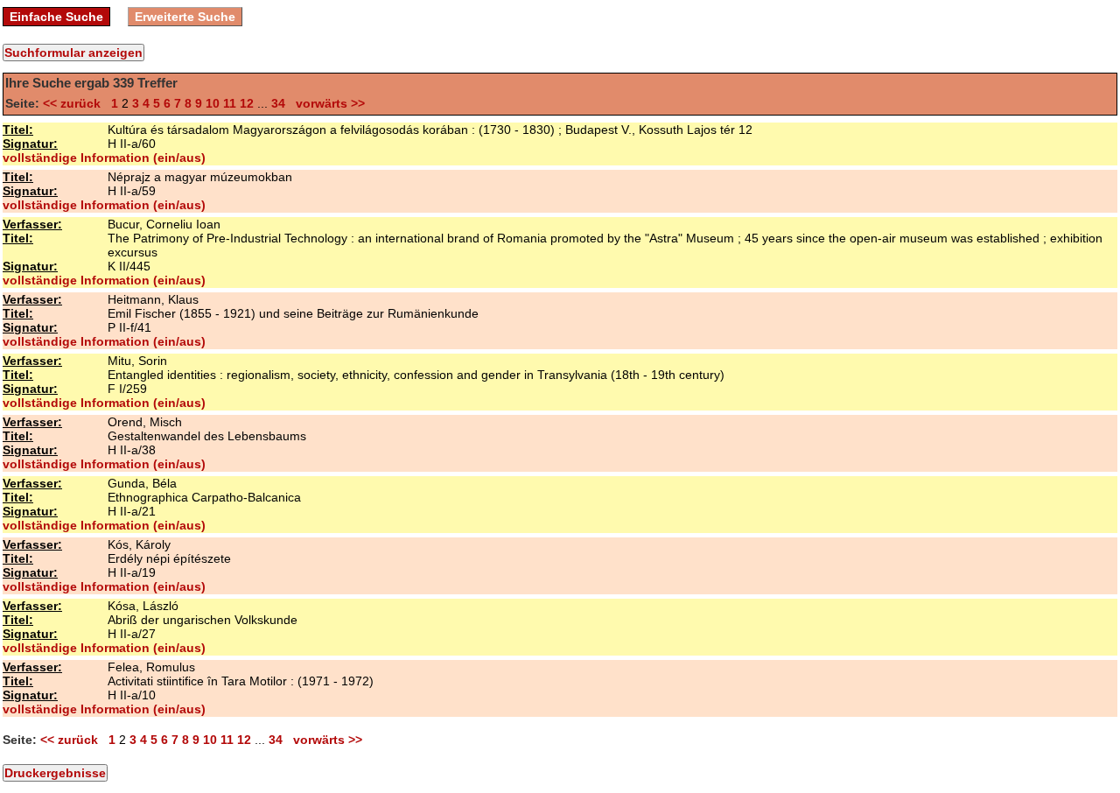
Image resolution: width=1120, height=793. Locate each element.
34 (278, 103)
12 (247, 103)
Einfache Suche (56, 17)
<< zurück (75, 103)
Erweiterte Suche (185, 17)
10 (213, 103)
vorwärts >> (327, 103)
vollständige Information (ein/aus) (104, 158)
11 (229, 103)
